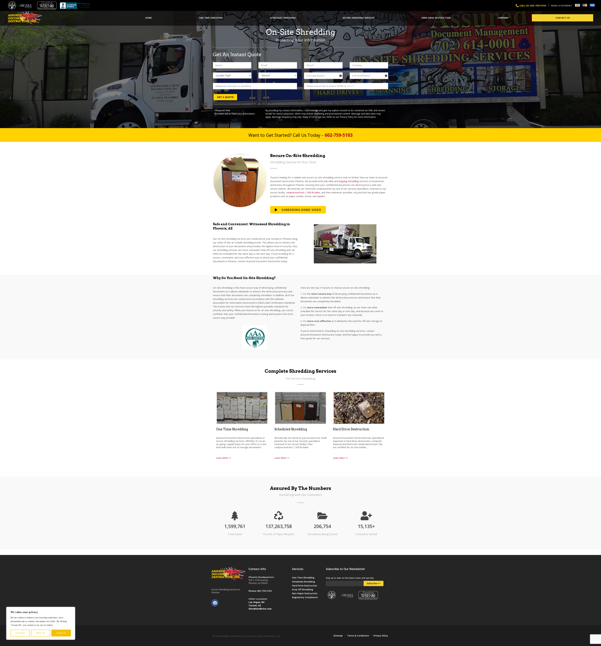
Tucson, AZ (255, 605)
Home (148, 17)
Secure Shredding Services (358, 17)
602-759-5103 (264, 590)
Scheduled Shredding (283, 17)
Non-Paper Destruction (304, 593)
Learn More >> (223, 457)
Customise (20, 633)
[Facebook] (214, 602)
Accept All (61, 633)
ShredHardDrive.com (260, 608)
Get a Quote (225, 97)
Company (503, 17)
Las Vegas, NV (257, 602)
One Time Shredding (211, 17)
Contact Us (562, 17)
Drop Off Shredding (302, 589)
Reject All (40, 633)
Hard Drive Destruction (436, 17)
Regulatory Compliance (305, 597)
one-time (329, 181)
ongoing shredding (349, 181)
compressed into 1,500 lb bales (303, 192)
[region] (40, 623)
